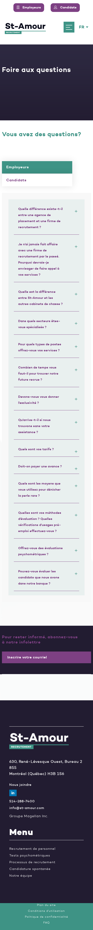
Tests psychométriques (29, 855)
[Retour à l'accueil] (25, 27)
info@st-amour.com (26, 808)
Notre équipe (20, 875)
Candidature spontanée (30, 869)
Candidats (16, 180)
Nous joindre (20, 784)
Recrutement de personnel (32, 848)
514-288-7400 (22, 801)
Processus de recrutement (32, 862)
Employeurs (17, 167)
